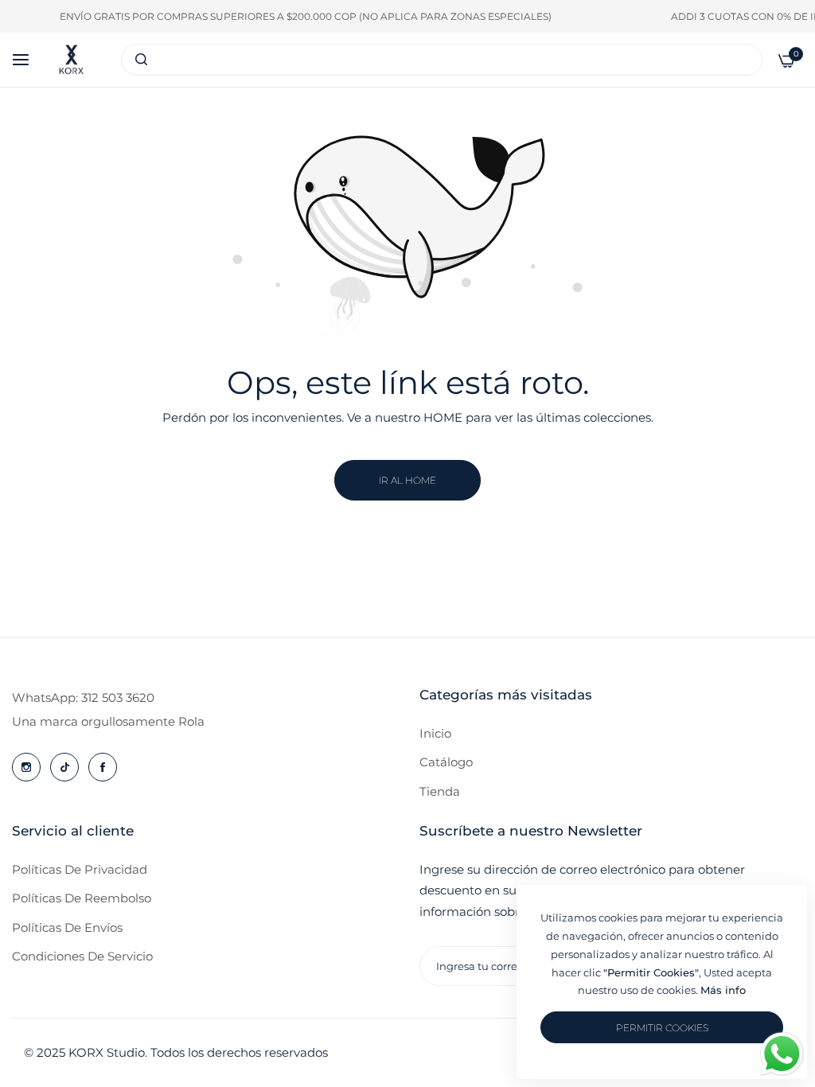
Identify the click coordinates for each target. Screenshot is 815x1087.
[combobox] (441, 60)
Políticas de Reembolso (81, 898)
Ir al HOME (407, 480)
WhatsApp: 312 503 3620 (83, 697)
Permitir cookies (662, 1028)
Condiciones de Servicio (82, 956)
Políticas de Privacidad (79, 869)
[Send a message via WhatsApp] (782, 1054)
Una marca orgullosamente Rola (108, 721)
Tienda (439, 791)
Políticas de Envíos (67, 927)
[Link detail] (26, 767)
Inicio (435, 733)
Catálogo (446, 761)
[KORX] (71, 59)
